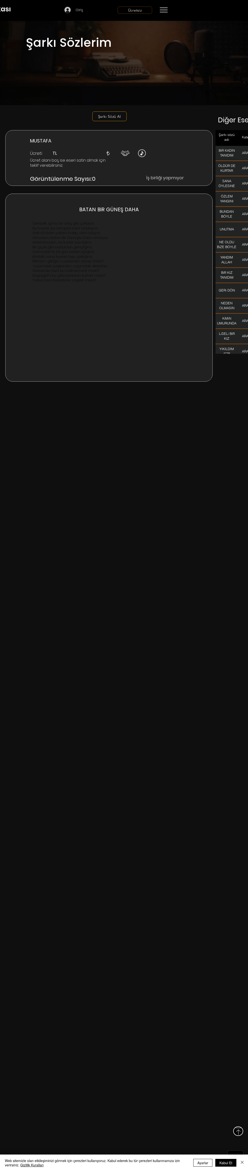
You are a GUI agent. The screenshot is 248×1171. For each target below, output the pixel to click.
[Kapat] (242, 1162)
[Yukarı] (238, 1131)
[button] (108, 153)
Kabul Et (225, 1162)
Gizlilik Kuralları (32, 1165)
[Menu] (163, 10)
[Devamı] (192, 10)
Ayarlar (202, 1162)
